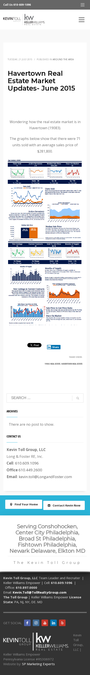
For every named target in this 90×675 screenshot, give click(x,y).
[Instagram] (36, 623)
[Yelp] (62, 623)
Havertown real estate (71, 363)
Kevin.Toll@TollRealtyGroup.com (39, 592)
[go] (77, 398)
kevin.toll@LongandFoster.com (45, 476)
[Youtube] (45, 623)
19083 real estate (52, 363)
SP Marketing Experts (38, 664)
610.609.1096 (27, 463)
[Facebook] (27, 623)
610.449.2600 (30, 469)
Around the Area (63, 59)
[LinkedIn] (53, 623)
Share (55, 347)
